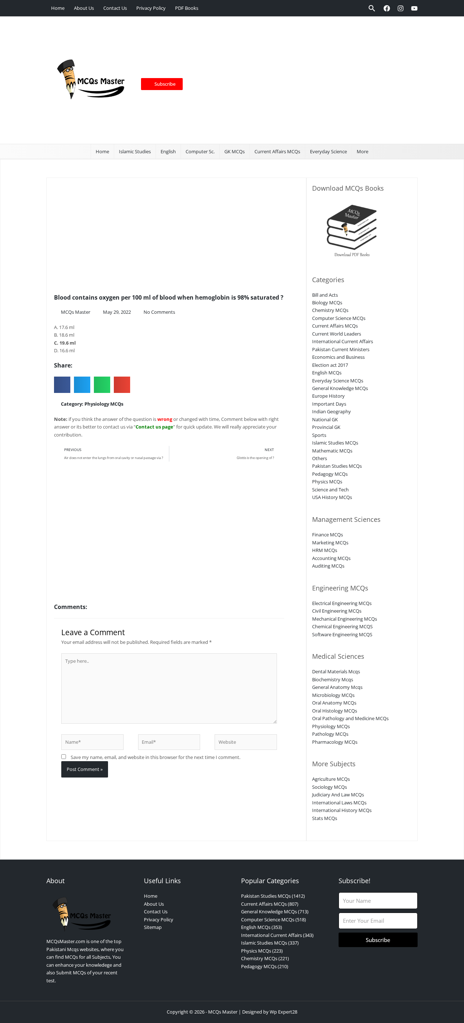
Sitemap (153, 927)
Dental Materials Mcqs (336, 671)
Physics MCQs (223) (262, 950)
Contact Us (115, 8)
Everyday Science (328, 151)
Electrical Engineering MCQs (342, 603)
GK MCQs (234, 151)
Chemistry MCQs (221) (265, 958)
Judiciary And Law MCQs (338, 794)
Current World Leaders (336, 333)
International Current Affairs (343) (277, 935)
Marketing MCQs (330, 542)
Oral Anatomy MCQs (334, 702)
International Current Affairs (342, 341)
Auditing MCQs (328, 566)
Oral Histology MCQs (334, 710)
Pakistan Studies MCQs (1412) (273, 896)
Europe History (328, 396)
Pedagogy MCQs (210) (264, 966)
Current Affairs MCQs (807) (269, 904)
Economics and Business (338, 357)
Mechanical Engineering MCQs (344, 619)
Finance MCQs (327, 534)
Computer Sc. (200, 151)
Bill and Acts (325, 295)
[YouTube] (414, 8)
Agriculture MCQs (331, 779)
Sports (319, 435)
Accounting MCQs (331, 558)
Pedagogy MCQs (330, 474)
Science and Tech (330, 489)
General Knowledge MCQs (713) (274, 911)
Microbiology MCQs (333, 695)
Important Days (329, 404)
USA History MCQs (332, 497)
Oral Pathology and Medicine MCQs (350, 718)
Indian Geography (331, 411)
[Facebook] (387, 8)
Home (58, 8)
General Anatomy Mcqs (337, 687)
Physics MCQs (327, 481)
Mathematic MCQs (332, 450)
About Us (84, 8)
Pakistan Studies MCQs (337, 466)
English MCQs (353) (261, 927)
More (362, 151)
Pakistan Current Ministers (340, 349)
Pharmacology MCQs (334, 742)
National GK (325, 419)
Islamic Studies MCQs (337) (270, 942)
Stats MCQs (324, 818)
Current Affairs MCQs (277, 151)
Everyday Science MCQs (337, 380)
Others (319, 458)
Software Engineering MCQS (342, 634)
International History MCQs (342, 810)
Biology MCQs (327, 302)
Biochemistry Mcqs (332, 679)
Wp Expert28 (283, 1011)
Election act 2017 (330, 365)
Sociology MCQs (329, 787)
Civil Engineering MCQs (336, 611)
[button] (372, 8)
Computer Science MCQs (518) (273, 919)
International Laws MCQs (339, 802)
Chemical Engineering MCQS (342, 626)
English (168, 151)
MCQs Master (222, 1011)
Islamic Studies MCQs (335, 442)
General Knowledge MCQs (340, 388)
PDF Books (186, 8)
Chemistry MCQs (330, 310)
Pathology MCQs (330, 734)
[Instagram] (400, 8)
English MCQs (326, 372)
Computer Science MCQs (338, 318)
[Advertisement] (297, 80)
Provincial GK (326, 427)
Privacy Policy (151, 8)
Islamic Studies (135, 151)
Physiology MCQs (103, 404)
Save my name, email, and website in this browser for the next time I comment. (155, 757)
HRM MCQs (324, 550)
